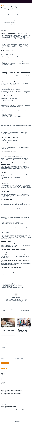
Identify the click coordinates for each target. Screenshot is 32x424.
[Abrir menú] (30, 1)
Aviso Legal (10, 417)
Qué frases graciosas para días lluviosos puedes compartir (10, 406)
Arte (1, 370)
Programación (3, 382)
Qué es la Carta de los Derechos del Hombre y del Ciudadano (10, 403)
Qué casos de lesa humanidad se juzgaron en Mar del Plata (8, 309)
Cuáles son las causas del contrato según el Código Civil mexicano (11, 390)
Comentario (3, 347)
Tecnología (2, 384)
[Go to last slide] (2, 327)
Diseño (2, 374)
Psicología (2, 383)
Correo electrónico (20, 358)
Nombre (2, 358)
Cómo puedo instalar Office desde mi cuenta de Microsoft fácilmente (12, 387)
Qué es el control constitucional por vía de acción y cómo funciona (11, 393)
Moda (2, 379)
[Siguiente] (29, 327)
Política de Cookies (16, 417)
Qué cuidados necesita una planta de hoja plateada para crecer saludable (12, 409)
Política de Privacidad (23, 417)
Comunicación (3, 373)
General (2, 377)
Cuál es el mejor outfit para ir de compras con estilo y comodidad (11, 396)
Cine (1, 372)
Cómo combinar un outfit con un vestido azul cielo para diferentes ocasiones (24, 309)
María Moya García (4, 10)
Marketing (2, 378)
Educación (2, 5)
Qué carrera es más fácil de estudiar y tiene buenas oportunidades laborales (23, 330)
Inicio (6, 417)
